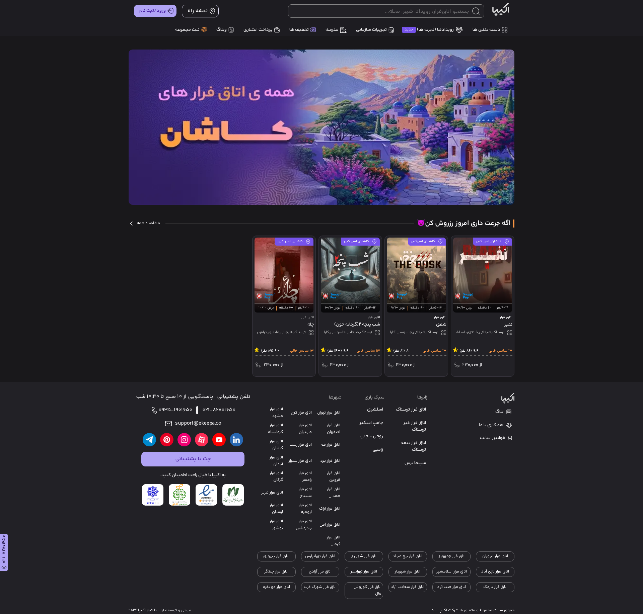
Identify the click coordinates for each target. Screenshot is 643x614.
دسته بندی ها (486, 29)
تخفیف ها (299, 29)
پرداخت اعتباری (258, 29)
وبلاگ (221, 29)
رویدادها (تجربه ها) (429, 29)
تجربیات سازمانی (371, 29)
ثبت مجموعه (187, 29)
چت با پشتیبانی (193, 459)
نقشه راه (198, 11)
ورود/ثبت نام (152, 10)
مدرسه (332, 29)
